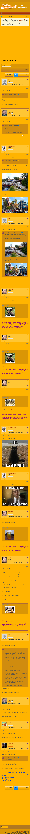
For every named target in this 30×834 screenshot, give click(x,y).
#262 (27, 389)
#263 (27, 435)
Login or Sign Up (25, 1)
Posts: (19, 84)
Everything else (10, 16)
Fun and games (25, 16)
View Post (18, 94)
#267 (27, 643)
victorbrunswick (12, 146)
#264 (27, 481)
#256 (27, 88)
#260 (27, 297)
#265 (27, 520)
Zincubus (10, 80)
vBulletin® (22, 831)
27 (20, 75)
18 (16, 75)
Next (26, 75)
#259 (27, 226)
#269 (27, 730)
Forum (5, 16)
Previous (9, 75)
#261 (27, 343)
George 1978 (11, 743)
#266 (27, 566)
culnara (10, 111)
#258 (27, 154)
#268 (27, 707)
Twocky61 (10, 289)
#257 (27, 119)
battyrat (10, 722)
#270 (27, 751)
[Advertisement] (15, 41)
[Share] (27, 84)
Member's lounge (18, 16)
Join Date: (10, 84)
